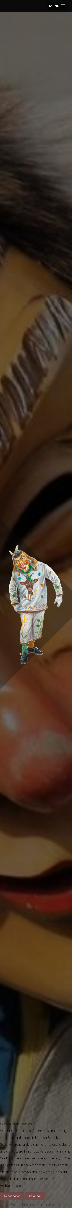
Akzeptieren (12, 1196)
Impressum (53, 1205)
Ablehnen (35, 1196)
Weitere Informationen (26, 1205)
